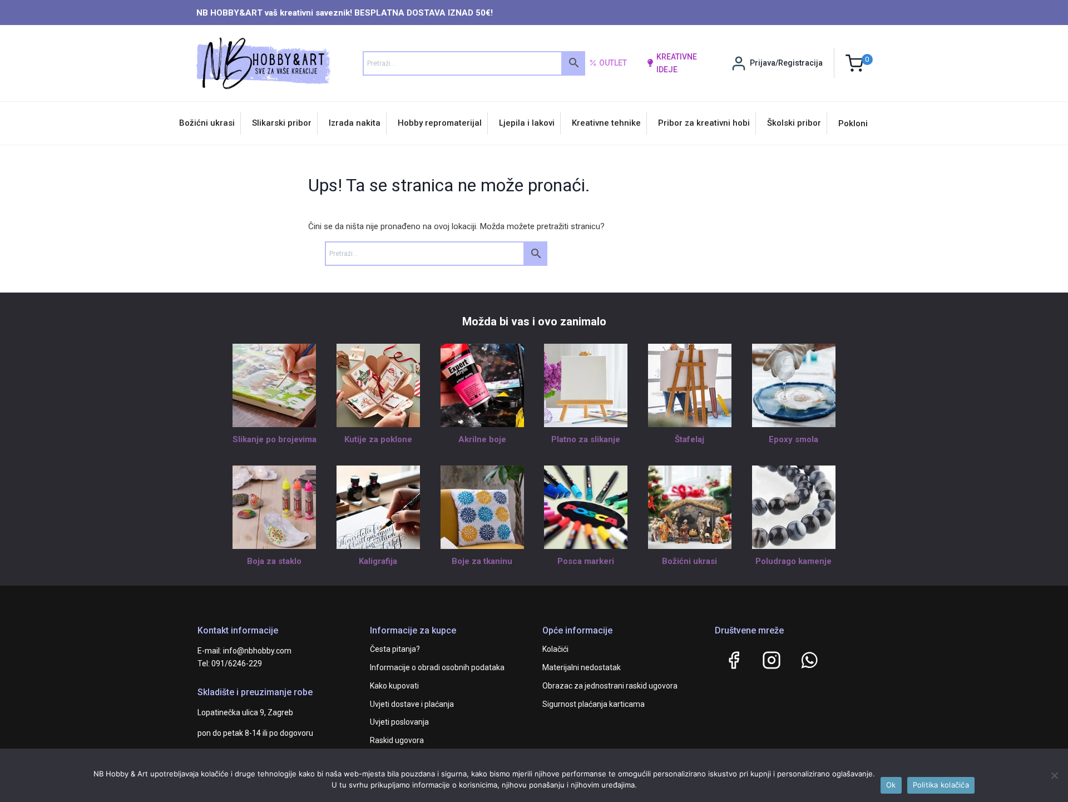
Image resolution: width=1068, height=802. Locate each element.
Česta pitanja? (395, 649)
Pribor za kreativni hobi (704, 123)
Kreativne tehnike (606, 123)
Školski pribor (794, 123)
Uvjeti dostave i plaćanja (412, 704)
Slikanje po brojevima (275, 439)
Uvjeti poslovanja (399, 721)
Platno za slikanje (585, 439)
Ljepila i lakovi (527, 123)
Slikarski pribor (282, 123)
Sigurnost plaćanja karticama (593, 704)
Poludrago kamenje (793, 561)
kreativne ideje (676, 62)
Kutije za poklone (378, 439)
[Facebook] (734, 660)
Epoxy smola (793, 439)
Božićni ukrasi (207, 123)
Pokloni (853, 123)
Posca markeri (585, 561)
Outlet (613, 62)
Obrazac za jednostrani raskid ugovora (610, 685)
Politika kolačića (941, 784)
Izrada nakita (354, 123)
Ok (891, 784)
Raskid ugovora (397, 740)
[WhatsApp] (809, 660)
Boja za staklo (274, 561)
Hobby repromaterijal (440, 123)
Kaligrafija (378, 561)
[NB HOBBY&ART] (263, 63)
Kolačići (555, 649)
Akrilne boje (482, 439)
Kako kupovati (394, 685)
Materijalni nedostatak (581, 667)
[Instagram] (771, 660)
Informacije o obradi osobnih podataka (437, 667)
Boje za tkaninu (482, 561)
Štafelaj (689, 439)
